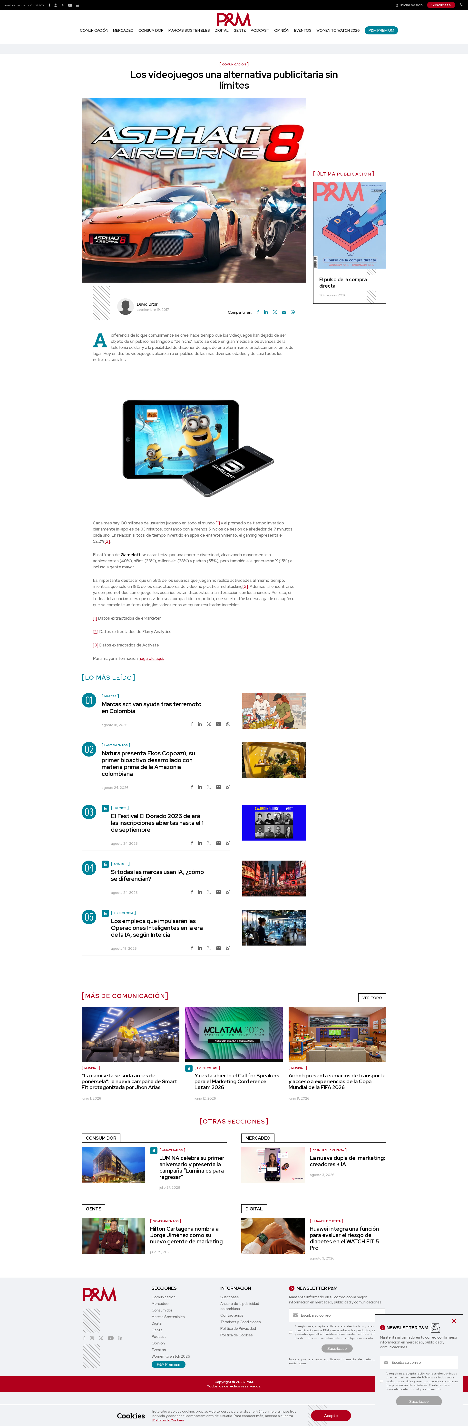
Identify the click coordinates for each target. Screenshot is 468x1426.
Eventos (303, 30)
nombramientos (165, 1221)
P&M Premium (381, 30)
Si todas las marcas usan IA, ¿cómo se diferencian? (157, 875)
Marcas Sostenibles (189, 30)
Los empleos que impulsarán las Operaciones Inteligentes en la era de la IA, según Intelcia (157, 927)
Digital (222, 30)
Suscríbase (441, 5)
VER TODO (372, 998)
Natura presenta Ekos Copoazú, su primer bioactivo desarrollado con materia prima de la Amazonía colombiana (148, 763)
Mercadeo (123, 30)
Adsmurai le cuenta (328, 1150)
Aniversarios (172, 1150)
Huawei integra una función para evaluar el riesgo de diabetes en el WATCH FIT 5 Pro (344, 1238)
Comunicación (94, 30)
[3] (245, 586)
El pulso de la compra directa (343, 282)
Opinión (281, 30)
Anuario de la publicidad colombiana (239, 1306)
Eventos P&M (207, 1068)
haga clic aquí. (151, 658)
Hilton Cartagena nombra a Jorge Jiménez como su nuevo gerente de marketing (186, 1235)
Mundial (91, 1068)
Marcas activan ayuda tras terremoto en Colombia (152, 707)
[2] (107, 541)
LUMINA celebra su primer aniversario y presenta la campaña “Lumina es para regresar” (191, 1168)
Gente (240, 30)
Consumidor (151, 30)
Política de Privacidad (238, 1328)
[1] (218, 523)
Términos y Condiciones (240, 1322)
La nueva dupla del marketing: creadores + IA (347, 1161)
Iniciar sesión (411, 5)
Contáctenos (231, 1315)
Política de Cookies (168, 1420)
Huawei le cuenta (326, 1221)
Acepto (331, 1415)
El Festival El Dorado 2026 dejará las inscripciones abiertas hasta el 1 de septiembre (157, 822)
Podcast (260, 30)
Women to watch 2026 (338, 30)
